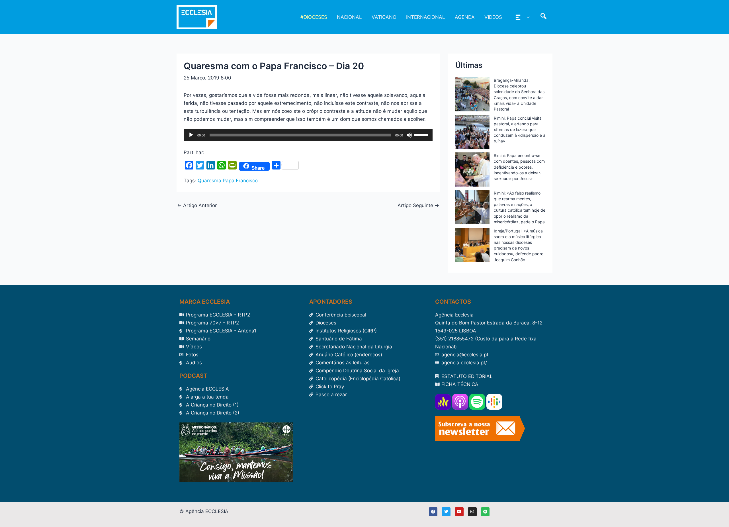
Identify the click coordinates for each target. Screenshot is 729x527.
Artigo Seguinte (418, 205)
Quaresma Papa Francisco (228, 180)
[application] (308, 135)
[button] (527, 17)
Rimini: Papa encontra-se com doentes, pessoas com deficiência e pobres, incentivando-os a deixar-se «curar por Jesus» (519, 167)
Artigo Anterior (197, 205)
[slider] (422, 134)
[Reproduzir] (191, 135)
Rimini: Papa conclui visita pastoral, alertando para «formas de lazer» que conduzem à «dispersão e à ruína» (519, 130)
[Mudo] (409, 135)
